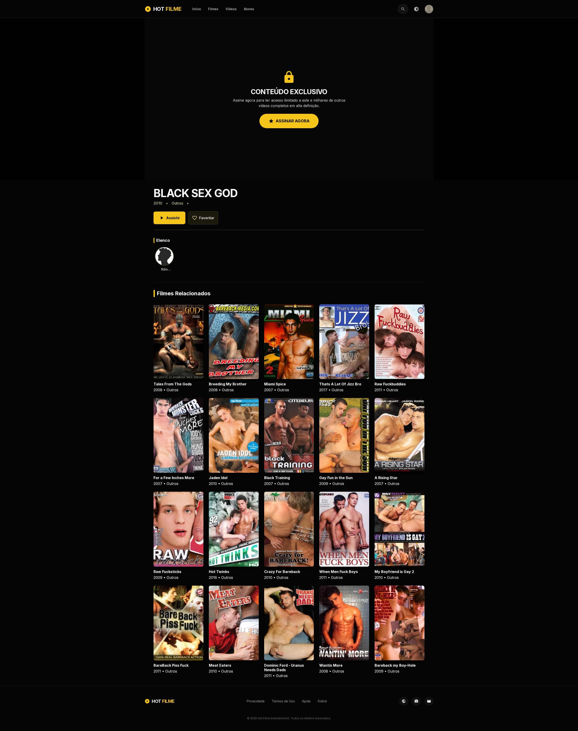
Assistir (169, 218)
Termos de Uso (283, 701)
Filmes (213, 9)
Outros (177, 203)
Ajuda (306, 701)
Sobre (322, 701)
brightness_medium (416, 9)
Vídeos (231, 9)
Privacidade (256, 701)
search (403, 9)
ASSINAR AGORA (289, 121)
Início (196, 9)
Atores (249, 9)
